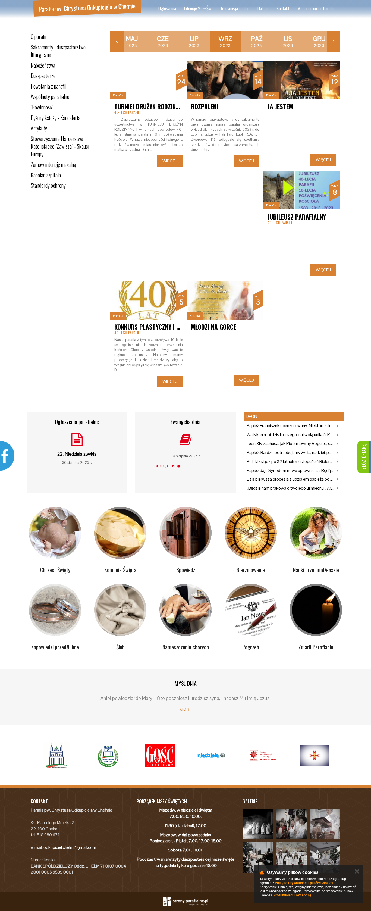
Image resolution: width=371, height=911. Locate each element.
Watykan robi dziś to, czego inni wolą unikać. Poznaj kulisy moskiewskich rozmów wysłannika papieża (290, 434)
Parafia (118, 95)
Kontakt (283, 8)
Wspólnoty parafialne (50, 96)
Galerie (263, 8)
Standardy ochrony (48, 185)
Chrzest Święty (55, 570)
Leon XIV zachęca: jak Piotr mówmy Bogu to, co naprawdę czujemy (290, 443)
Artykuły (39, 128)
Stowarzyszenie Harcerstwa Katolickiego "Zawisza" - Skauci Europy (60, 146)
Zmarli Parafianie (315, 647)
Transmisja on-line (234, 8)
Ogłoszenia (167, 8)
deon (251, 416)
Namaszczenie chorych (185, 647)
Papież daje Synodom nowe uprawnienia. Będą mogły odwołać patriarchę (290, 470)
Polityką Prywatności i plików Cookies (304, 883)
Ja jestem (280, 106)
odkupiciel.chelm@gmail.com (69, 847)
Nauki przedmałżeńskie (316, 570)
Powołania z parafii (48, 86)
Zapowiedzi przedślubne (55, 647)
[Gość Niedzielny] (160, 755)
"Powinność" (42, 107)
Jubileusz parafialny (297, 216)
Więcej (169, 161)
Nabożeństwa (43, 65)
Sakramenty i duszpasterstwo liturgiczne (58, 51)
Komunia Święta (120, 570)
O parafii (38, 36)
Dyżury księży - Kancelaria (55, 118)
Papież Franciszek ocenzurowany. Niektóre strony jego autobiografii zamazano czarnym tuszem (290, 425)
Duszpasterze (43, 75)
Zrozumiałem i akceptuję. (292, 895)
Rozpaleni (204, 106)
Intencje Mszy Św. (198, 8)
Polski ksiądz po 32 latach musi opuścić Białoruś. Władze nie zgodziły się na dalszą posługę (290, 461)
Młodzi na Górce (213, 326)
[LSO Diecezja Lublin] (108, 755)
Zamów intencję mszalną (53, 164)
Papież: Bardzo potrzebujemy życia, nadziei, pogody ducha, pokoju (290, 452)
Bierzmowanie (251, 570)
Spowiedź (185, 570)
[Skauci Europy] (314, 755)
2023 (132, 41)
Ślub (120, 647)
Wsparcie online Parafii (315, 8)
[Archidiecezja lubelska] (56, 755)
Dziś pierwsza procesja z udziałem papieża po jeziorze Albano (290, 479)
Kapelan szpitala (46, 175)
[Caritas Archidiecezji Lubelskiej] (263, 755)
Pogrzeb (250, 647)
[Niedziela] (211, 755)
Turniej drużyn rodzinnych (151, 106)
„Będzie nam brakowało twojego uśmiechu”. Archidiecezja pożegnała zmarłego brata (290, 488)
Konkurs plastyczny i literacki (158, 326)
